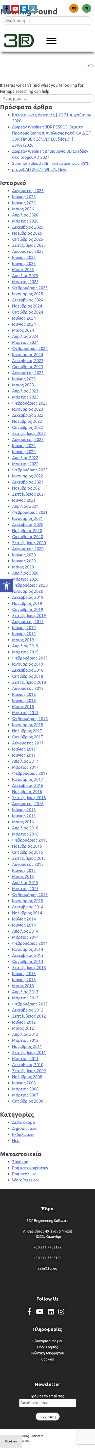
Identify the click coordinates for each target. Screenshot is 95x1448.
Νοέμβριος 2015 (27, 846)
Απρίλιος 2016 (25, 828)
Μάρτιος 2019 (25, 652)
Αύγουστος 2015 (28, 864)
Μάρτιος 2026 (25, 221)
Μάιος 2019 (23, 640)
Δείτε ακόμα (23, 1122)
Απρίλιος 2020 (25, 573)
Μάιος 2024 (23, 330)
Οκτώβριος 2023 (27, 366)
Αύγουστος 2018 (28, 688)
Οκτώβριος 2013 (27, 961)
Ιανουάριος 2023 (27, 409)
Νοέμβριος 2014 (27, 913)
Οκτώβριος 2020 (27, 536)
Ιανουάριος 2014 (27, 949)
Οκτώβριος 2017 (27, 737)
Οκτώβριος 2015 (27, 852)
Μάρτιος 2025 (25, 281)
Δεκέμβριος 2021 (27, 482)
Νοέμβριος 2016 (27, 791)
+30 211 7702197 (48, 1247)
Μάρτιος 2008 (25, 1089)
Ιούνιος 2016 (24, 816)
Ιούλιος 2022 (24, 445)
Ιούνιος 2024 (24, 324)
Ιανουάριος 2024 (27, 354)
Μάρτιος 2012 (25, 1040)
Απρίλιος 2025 (25, 275)
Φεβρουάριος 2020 (30, 585)
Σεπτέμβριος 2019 (29, 615)
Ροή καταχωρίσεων (30, 1168)
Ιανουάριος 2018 (27, 724)
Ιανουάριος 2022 (27, 476)
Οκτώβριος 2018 (27, 676)
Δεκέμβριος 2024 (27, 300)
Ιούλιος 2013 (24, 973)
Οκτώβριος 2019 (27, 609)
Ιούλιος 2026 (24, 196)
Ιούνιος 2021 (24, 500)
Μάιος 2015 (23, 876)
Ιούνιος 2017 (24, 755)
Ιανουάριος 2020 (27, 591)
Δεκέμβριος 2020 (27, 524)
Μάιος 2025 (23, 269)
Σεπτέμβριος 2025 (29, 245)
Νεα (16, 1140)
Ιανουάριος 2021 (27, 518)
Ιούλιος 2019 (24, 627)
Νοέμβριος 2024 (27, 306)
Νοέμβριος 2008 (27, 1076)
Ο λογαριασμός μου (47, 1341)
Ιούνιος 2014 (24, 925)
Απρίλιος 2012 (25, 1034)
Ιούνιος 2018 (24, 700)
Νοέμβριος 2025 (27, 233)
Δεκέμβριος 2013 (27, 955)
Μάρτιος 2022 (25, 464)
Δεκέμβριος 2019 (27, 597)
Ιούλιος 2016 (24, 809)
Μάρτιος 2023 (25, 397)
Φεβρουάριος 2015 (30, 894)
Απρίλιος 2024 (25, 336)
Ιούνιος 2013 (24, 979)
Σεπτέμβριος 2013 (29, 967)
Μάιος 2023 (23, 385)
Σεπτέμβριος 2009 (29, 1070)
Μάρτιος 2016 (25, 834)
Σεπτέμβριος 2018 (29, 682)
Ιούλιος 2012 (24, 1022)
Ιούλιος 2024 (24, 318)
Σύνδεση (20, 1161)
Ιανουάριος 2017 (27, 779)
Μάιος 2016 (23, 822)
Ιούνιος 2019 (24, 633)
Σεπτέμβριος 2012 (29, 1016)
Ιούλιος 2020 (24, 555)
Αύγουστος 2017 (28, 743)
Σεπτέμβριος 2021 (29, 494)
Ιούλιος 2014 (24, 919)
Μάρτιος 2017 (25, 767)
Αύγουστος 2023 (28, 372)
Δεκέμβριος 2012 (27, 1010)
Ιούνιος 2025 (24, 263)
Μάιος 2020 (23, 567)
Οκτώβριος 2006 (27, 1101)
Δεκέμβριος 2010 (27, 1064)
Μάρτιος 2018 (25, 712)
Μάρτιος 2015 (25, 888)
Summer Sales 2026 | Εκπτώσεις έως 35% (50, 163)
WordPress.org (26, 1180)
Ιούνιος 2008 (24, 1083)
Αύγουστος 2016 (28, 803)
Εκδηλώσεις (23, 1134)
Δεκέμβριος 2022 (27, 415)
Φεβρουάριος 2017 (30, 773)
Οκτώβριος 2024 (27, 312)
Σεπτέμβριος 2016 (29, 797)
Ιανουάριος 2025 (27, 294)
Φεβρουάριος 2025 (30, 288)
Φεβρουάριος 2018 (30, 718)
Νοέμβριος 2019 (27, 603)
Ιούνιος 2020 (24, 561)
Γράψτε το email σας (47, 1396)
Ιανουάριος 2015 (27, 900)
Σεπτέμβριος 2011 (29, 1052)
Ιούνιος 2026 (24, 203)
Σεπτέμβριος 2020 (29, 542)
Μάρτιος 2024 (25, 342)
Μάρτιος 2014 (25, 937)
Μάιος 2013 (23, 985)
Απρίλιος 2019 (25, 646)
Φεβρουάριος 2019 (30, 658)
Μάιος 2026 (23, 209)
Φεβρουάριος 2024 (30, 348)
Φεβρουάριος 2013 (30, 1004)
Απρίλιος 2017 (25, 761)
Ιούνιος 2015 (24, 870)
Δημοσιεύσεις (24, 1128)
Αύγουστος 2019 (28, 621)
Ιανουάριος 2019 (27, 664)
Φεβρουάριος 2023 (30, 403)
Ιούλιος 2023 (24, 379)
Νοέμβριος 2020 (27, 530)
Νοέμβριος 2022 (27, 421)
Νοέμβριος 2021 (27, 488)
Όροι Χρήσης (47, 1347)
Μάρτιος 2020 (25, 579)
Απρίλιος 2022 (25, 457)
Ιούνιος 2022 (24, 451)
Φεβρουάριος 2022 (30, 470)
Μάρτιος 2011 (25, 1058)
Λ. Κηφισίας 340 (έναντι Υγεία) (47, 1231)
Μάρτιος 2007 (25, 1095)
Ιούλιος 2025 (24, 257)
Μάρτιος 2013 (25, 998)
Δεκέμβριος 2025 (27, 227)
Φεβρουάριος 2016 (30, 840)
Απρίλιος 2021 (25, 506)
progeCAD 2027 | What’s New (39, 169)
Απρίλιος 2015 (25, 882)
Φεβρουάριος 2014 (30, 943)
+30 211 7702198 (48, 1258)
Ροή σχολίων (24, 1174)
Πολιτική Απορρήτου (47, 1353)
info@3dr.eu (47, 1268)
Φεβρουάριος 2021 (30, 512)
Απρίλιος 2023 (25, 391)
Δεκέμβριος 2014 (27, 907)
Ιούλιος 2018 (24, 694)
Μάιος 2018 (23, 706)
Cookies (47, 1359)
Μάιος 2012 (23, 1028)
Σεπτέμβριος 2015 (29, 858)
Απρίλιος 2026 (25, 215)
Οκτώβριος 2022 (27, 427)
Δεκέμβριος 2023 (27, 360)
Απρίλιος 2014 (25, 931)
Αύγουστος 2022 (28, 439)
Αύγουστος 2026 (28, 190)
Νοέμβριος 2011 (27, 1046)
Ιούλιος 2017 (24, 749)
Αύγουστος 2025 (28, 251)
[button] (6, 585)
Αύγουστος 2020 (28, 548)
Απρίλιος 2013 (25, 992)
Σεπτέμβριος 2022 (29, 433)
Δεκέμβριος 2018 (27, 670)
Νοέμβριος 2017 (27, 731)
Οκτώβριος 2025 (27, 239)
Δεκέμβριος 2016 (27, 785)
